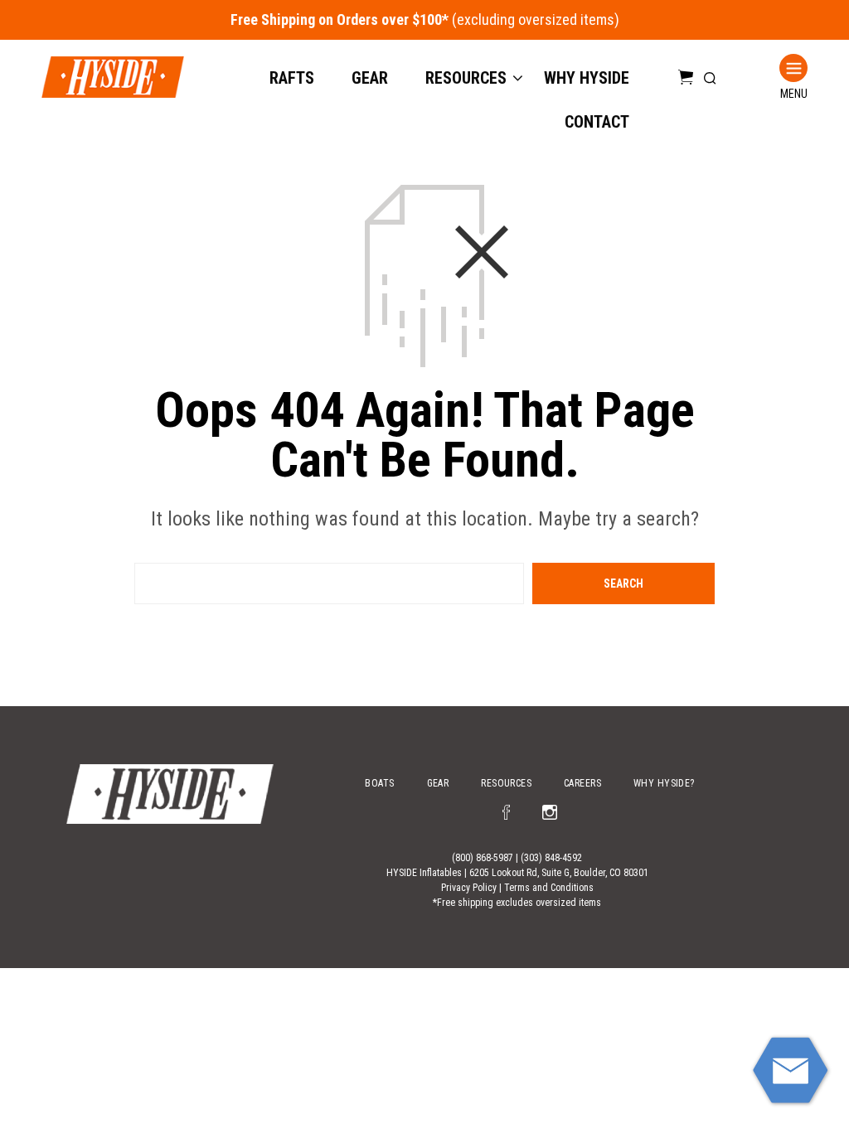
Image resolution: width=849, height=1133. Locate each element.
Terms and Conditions (549, 887)
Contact (597, 122)
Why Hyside (586, 78)
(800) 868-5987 (482, 858)
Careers (582, 783)
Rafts (291, 78)
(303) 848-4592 (551, 858)
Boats (379, 783)
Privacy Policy (469, 887)
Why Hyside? (664, 783)
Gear (370, 78)
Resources (466, 78)
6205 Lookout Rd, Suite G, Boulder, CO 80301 (558, 873)
